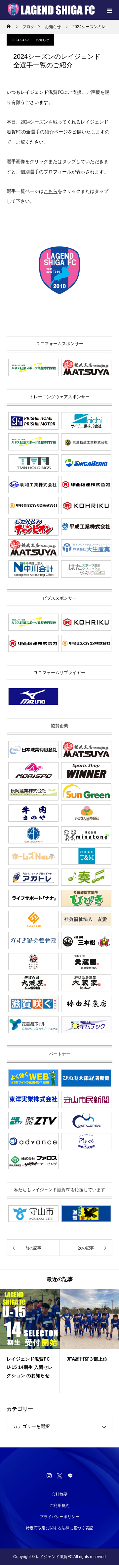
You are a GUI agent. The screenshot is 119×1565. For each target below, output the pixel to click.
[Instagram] (49, 1475)
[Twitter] (59, 1475)
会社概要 (59, 1494)
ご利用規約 (59, 1505)
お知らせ (42, 40)
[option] (30, 1341)
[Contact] (70, 1475)
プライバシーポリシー (59, 1516)
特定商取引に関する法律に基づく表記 (59, 1528)
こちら (51, 191)
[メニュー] (109, 10)
